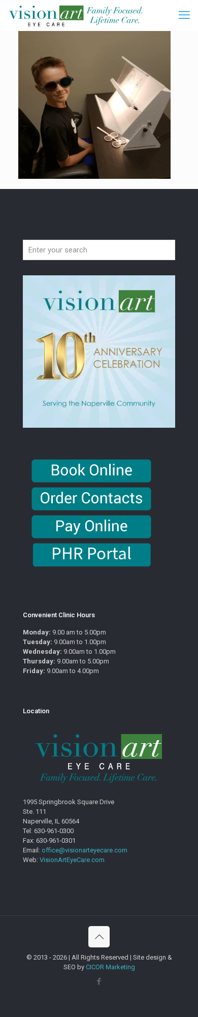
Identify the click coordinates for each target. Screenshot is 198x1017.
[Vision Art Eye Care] (75, 15)
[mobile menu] (184, 15)
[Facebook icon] (99, 981)
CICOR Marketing (110, 967)
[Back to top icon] (99, 936)
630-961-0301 (56, 840)
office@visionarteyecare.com (84, 850)
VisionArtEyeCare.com (72, 860)
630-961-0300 (54, 831)
